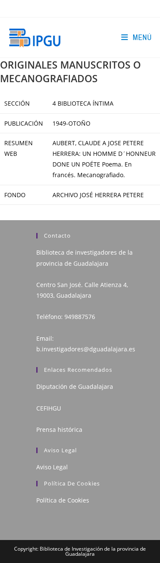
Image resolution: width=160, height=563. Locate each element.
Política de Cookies (62, 500)
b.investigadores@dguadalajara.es (85, 349)
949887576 (79, 317)
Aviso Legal (52, 467)
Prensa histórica (59, 429)
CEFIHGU (48, 408)
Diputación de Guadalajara (74, 386)
